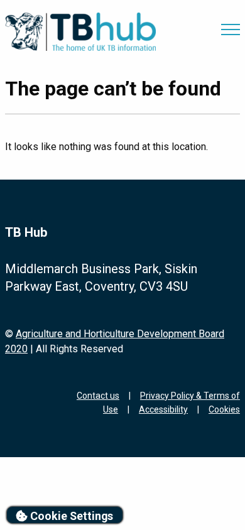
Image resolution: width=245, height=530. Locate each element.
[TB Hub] (80, 32)
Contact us (98, 396)
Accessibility (163, 409)
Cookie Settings (70, 515)
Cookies (224, 409)
